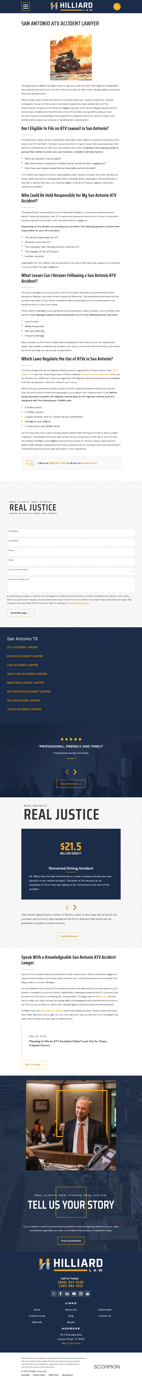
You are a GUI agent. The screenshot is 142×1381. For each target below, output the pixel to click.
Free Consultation (71, 1240)
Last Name (13, 541)
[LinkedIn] (67, 1293)
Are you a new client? (18, 569)
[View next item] (75, 772)
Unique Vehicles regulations (95, 374)
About (37, 1309)
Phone (11, 550)
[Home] (71, 6)
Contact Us (105, 1315)
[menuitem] (71, 647)
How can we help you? (18, 579)
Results (71, 1322)
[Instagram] (81, 1293)
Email (10, 560)
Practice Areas (37, 1315)
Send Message (19, 612)
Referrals (37, 1322)
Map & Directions (71, 1343)
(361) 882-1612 (71, 1286)
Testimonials (105, 1309)
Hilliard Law (101, 996)
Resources (71, 1309)
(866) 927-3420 (57, 463)
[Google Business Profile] (87, 1293)
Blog (71, 1315)
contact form (89, 463)
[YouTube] (74, 1293)
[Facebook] (60, 1293)
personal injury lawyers (51, 1010)
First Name (13, 531)
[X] (53, 1293)
